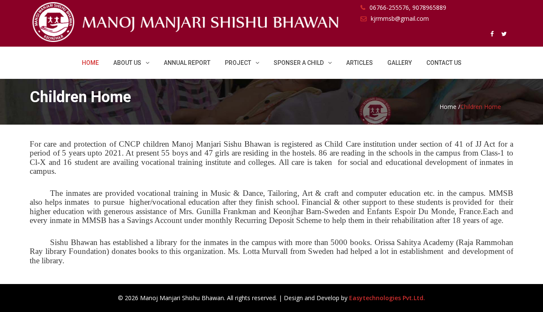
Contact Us (444, 62)
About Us (127, 62)
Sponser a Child (299, 62)
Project (238, 62)
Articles (359, 62)
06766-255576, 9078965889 (407, 7)
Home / (449, 107)
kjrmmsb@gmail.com (400, 18)
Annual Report (187, 62)
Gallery (399, 62)
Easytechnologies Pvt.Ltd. (387, 298)
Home (90, 62)
